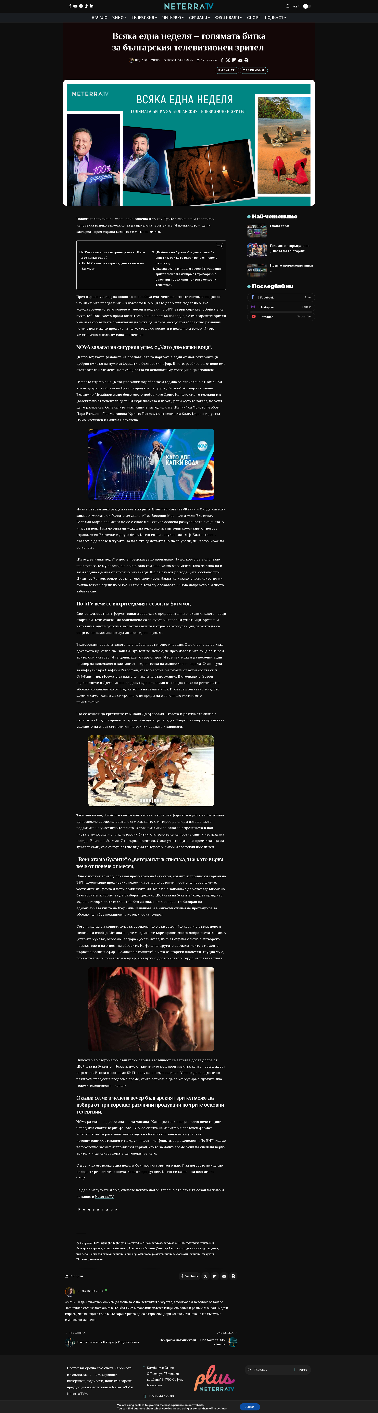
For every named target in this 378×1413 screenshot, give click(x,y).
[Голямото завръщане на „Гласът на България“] (257, 250)
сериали (194, 1253)
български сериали (89, 1248)
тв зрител (208, 1253)
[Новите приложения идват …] (257, 270)
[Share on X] (228, 60)
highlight (106, 1242)
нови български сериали (107, 1253)
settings (222, 1408)
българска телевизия (200, 1242)
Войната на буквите (142, 1248)
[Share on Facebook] (222, 60)
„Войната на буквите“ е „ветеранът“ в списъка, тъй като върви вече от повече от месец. (186, 257)
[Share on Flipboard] (234, 60)
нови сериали (134, 1253)
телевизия (96, 1259)
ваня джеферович (115, 1248)
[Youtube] (281, 316)
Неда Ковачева (147, 60)
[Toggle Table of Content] (217, 246)
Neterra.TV (104, 1196)
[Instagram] (81, 6)
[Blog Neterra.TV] (189, 6)
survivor (157, 1242)
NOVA (146, 1242)
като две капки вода (193, 1248)
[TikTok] (86, 6)
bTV (96, 1242)
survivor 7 (170, 1242)
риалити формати (176, 1253)
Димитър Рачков (167, 1248)
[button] (246, 60)
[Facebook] (70, 6)
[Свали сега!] (257, 230)
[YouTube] (75, 6)
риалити (157, 1253)
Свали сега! (279, 226)
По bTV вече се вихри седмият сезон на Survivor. (113, 265)
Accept (250, 1407)
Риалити (227, 70)
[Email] (240, 60)
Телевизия (253, 70)
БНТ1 (181, 1242)
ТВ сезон (82, 1259)
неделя (213, 1248)
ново (148, 1253)
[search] (288, 6)
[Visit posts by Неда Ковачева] (131, 60)
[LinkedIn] (91, 6)
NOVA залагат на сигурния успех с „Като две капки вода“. (113, 254)
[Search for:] (273, 1370)
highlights (119, 1242)
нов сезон (82, 1253)
